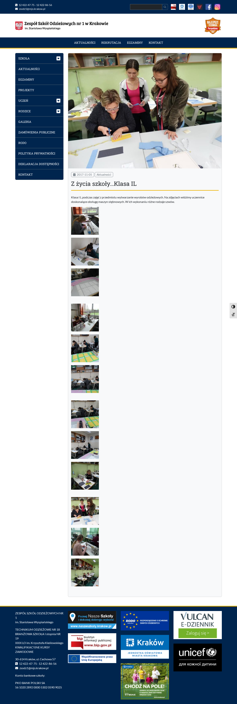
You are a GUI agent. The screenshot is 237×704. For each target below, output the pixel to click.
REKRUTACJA (111, 42)
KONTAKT (156, 42)
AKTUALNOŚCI (84, 42)
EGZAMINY (135, 42)
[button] (39, 58)
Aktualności (104, 174)
